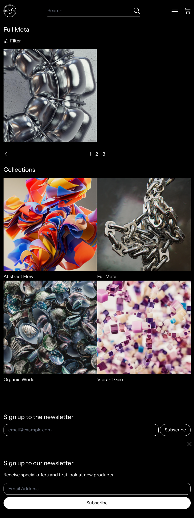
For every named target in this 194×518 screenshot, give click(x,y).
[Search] (136, 11)
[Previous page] (10, 154)
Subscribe (175, 430)
